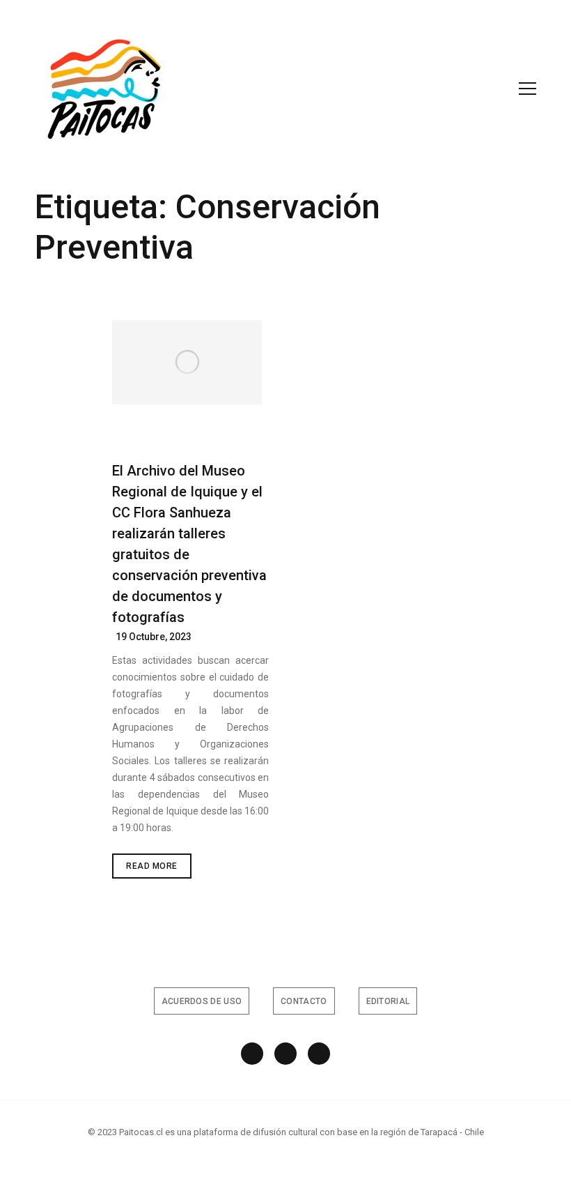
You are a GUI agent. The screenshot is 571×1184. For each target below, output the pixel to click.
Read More (158, 869)
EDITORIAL (388, 1001)
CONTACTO (304, 1001)
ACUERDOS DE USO (202, 1001)
